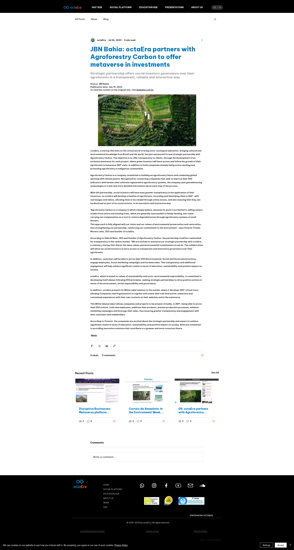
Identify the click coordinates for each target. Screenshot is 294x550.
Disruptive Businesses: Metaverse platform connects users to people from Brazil (96, 410)
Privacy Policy (121, 545)
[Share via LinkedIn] (106, 345)
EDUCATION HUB (111, 494)
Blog (106, 19)
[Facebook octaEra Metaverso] (166, 485)
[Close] (290, 545)
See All (215, 372)
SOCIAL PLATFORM (112, 489)
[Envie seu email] (190, 485)
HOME (106, 485)
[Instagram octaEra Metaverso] (154, 485)
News (94, 19)
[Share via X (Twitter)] (99, 345)
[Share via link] (114, 345)
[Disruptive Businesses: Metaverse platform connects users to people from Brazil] (97, 391)
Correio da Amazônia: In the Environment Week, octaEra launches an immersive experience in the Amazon (146, 410)
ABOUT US (108, 498)
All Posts (80, 19)
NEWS (106, 502)
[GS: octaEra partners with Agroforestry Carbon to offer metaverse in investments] (197, 391)
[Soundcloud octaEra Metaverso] (202, 485)
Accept (280, 545)
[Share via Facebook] (91, 345)
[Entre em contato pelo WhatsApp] (142, 485)
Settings (266, 545)
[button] (215, 19)
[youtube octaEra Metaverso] (178, 485)
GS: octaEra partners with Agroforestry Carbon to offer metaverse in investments (196, 410)
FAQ (105, 507)
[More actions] (202, 40)
